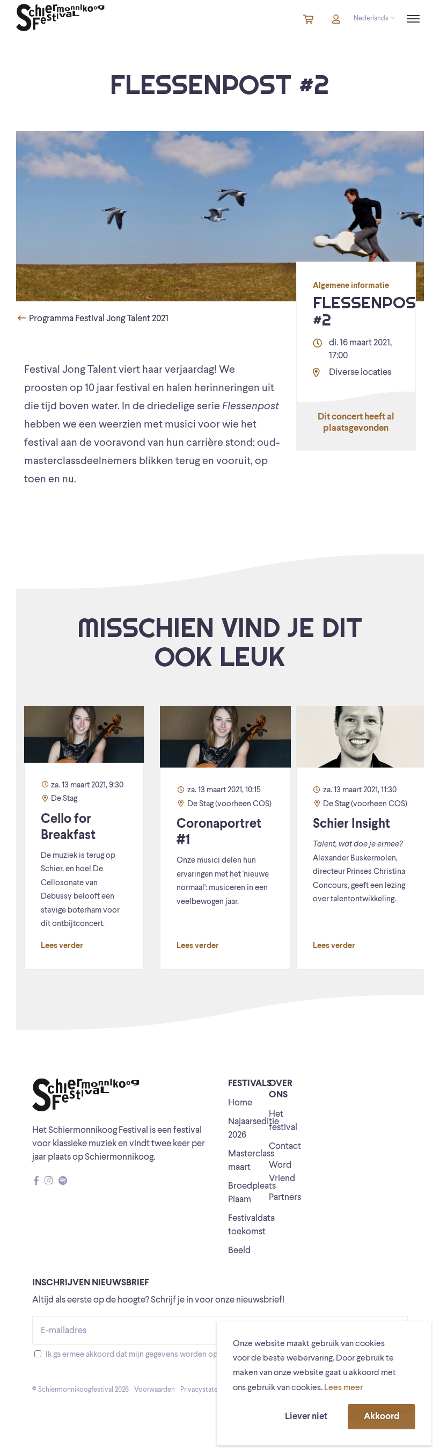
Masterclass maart (251, 1160)
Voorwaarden (154, 1389)
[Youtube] (73, 1181)
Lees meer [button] (343, 1388)
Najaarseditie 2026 (253, 1128)
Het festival (283, 1121)
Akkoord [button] (381, 1416)
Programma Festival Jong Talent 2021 (97, 318)
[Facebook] (36, 1181)
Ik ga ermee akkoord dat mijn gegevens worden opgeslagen (147, 1355)
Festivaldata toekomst (251, 1225)
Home (240, 1103)
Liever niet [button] (306, 1416)
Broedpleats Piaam (252, 1193)
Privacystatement (207, 1389)
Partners (285, 1197)
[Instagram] (48, 1181)
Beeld (239, 1250)
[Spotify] (63, 1181)
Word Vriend (282, 1172)
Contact (285, 1146)
